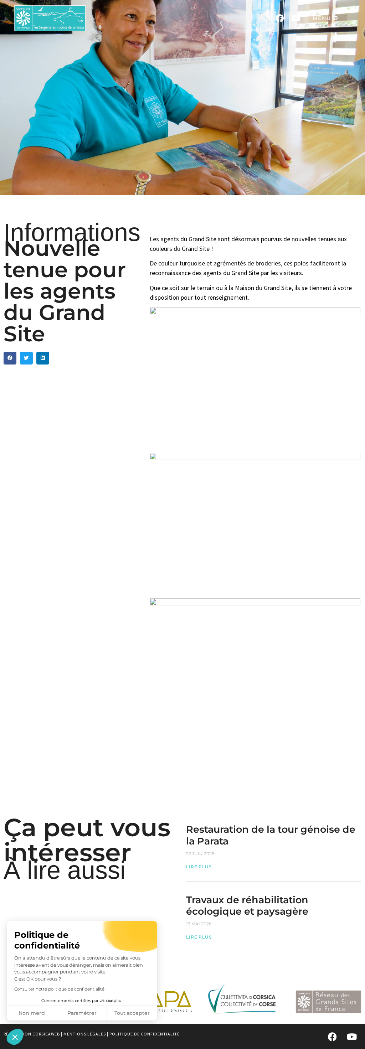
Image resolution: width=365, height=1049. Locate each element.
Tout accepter (132, 1013)
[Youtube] (296, 18)
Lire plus (199, 866)
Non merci (32, 1013)
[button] (15, 1036)
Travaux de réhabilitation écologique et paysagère (247, 905)
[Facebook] (279, 18)
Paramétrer (82, 1013)
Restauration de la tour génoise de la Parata (270, 835)
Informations (72, 232)
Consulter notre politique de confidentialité (59, 989)
